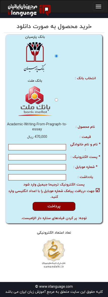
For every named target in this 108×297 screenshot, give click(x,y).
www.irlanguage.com (56, 286)
